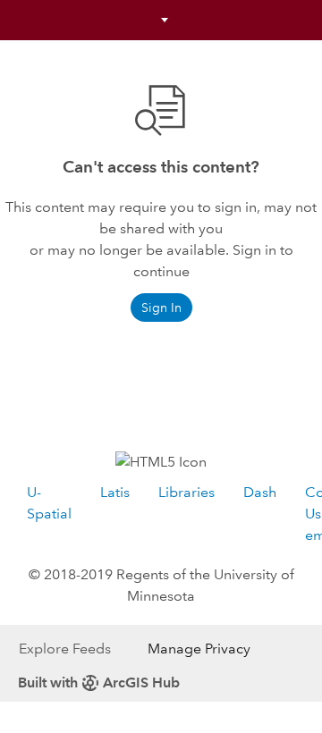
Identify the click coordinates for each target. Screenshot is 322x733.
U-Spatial (49, 503)
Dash (259, 492)
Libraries (186, 492)
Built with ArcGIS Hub (99, 682)
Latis (115, 492)
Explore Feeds (65, 648)
